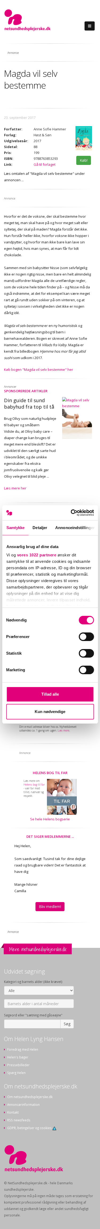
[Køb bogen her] (83, 138)
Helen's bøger (17, 1057)
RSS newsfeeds (18, 1120)
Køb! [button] (83, 160)
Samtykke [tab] (15, 527)
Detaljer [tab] (40, 527)
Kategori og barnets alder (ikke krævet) (33, 981)
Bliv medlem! (50, 906)
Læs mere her (15, 488)
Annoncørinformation (23, 1104)
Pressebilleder (18, 1065)
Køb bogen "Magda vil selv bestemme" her (38, 369)
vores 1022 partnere (36, 555)
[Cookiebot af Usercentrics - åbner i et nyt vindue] (71, 512)
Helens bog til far (50, 772)
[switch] (86, 636)
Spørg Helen (16, 1072)
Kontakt (13, 1112)
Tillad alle (50, 694)
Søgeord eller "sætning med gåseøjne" (33, 1015)
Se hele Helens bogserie (50, 819)
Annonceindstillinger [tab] (75, 527)
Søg (67, 1023)
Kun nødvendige (50, 711)
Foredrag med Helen (22, 1049)
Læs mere (63, 730)
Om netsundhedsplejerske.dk (30, 1097)
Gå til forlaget (44, 164)
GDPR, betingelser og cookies (30, 1128)
